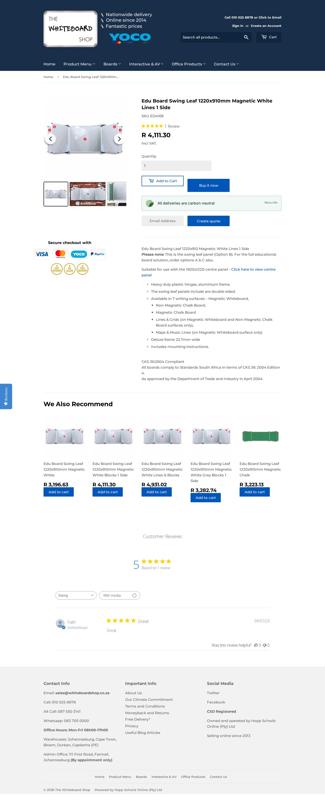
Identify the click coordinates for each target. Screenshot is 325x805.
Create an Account (266, 26)
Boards (110, 64)
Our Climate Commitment (149, 699)
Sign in (237, 26)
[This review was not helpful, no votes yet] (264, 645)
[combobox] (216, 37)
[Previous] (50, 139)
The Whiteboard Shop (72, 790)
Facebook (216, 702)
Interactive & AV (145, 64)
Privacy (131, 726)
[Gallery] (85, 153)
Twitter (213, 693)
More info (271, 202)
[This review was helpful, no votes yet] (256, 645)
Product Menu (78, 64)
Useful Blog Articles (142, 732)
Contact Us (225, 64)
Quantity (149, 156)
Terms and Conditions (145, 706)
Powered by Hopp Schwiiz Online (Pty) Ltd (128, 790)
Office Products (187, 64)
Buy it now (208, 185)
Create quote (208, 221)
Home (49, 64)
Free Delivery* (137, 719)
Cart (272, 37)
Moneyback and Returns (147, 713)
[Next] (119, 139)
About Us (133, 693)
